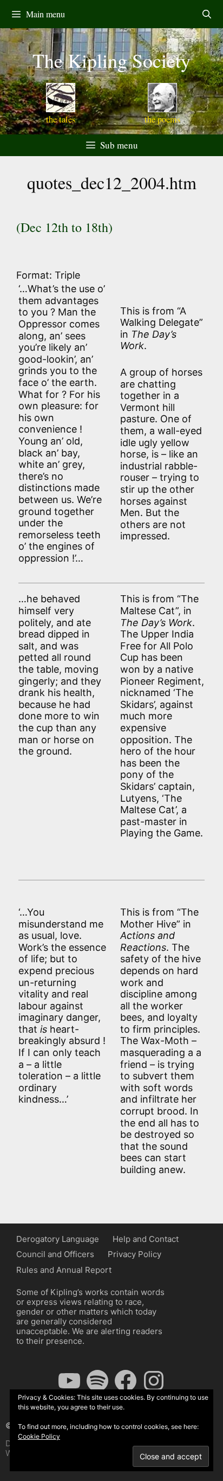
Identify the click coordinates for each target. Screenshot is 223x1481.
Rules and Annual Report (64, 1270)
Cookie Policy (39, 1436)
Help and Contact (146, 1239)
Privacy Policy (134, 1254)
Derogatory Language (57, 1239)
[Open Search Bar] (206, 14)
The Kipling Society (111, 60)
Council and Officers (55, 1254)
